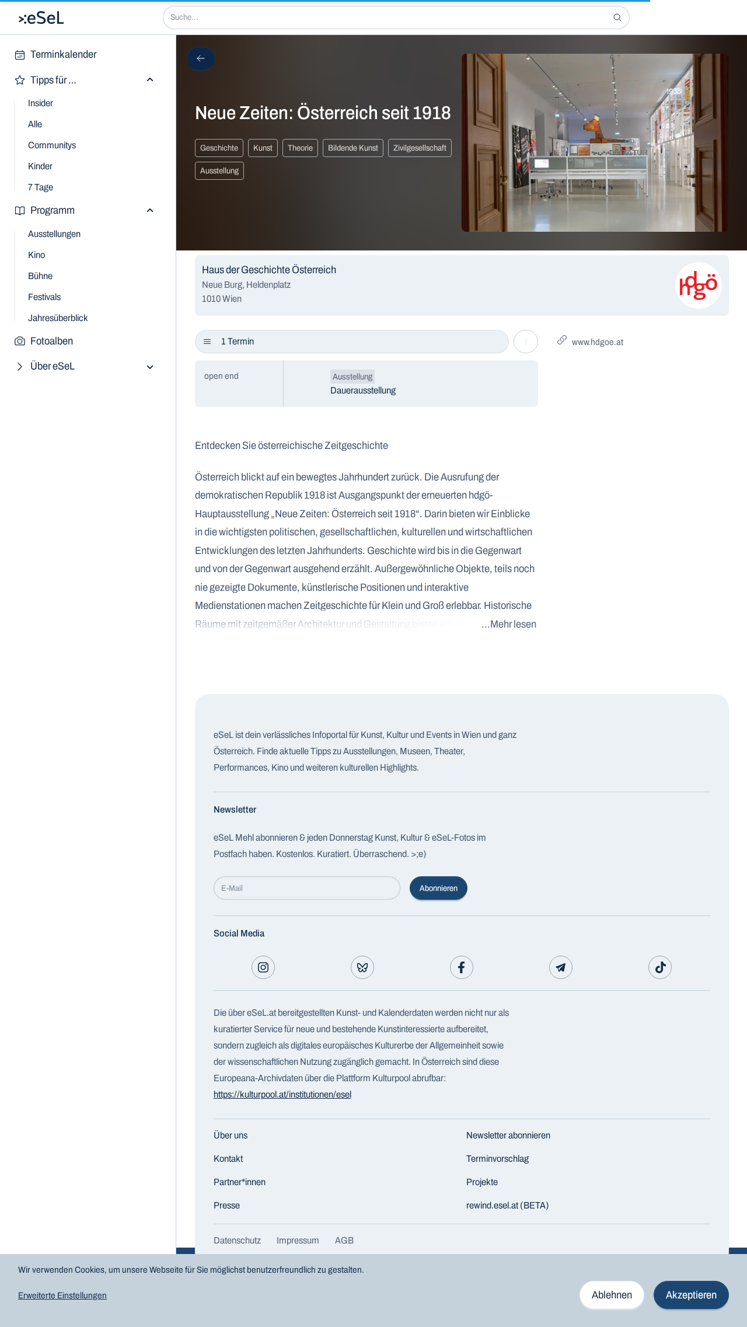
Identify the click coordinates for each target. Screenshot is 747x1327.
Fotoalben (51, 341)
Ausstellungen (54, 234)
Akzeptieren (691, 1295)
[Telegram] (561, 967)
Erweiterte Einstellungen (62, 1295)
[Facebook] (461, 967)
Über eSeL (52, 366)
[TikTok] (660, 967)
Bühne (40, 276)
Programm (52, 210)
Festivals (44, 297)
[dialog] (373, 1290)
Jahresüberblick (58, 318)
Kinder (40, 166)
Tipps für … (53, 80)
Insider (40, 103)
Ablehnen (612, 1295)
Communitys (52, 145)
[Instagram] (263, 967)
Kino (36, 255)
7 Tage (40, 187)
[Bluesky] (362, 967)
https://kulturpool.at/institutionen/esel (282, 1094)
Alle (35, 124)
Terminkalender (63, 54)
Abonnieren (439, 888)
